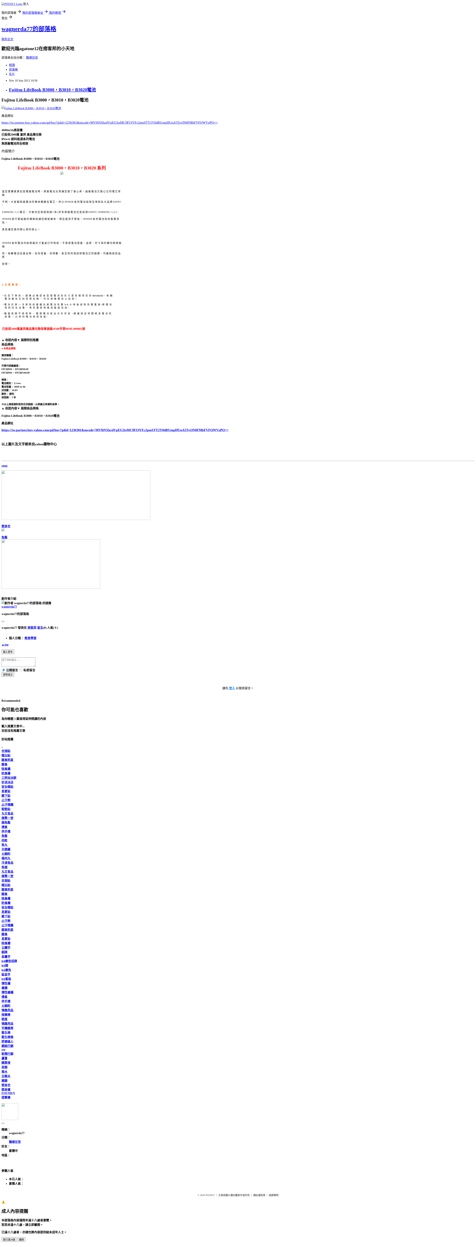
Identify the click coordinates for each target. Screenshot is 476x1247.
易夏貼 (5, 791)
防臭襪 (5, 773)
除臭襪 (5, 768)
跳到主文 (7, 39)
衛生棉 (5, 1032)
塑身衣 (5, 526)
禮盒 (4, 827)
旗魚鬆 (5, 822)
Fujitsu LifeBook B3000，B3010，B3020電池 (52, 89)
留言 (40, 627)
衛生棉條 (7, 1037)
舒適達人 (7, 1041)
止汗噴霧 (7, 804)
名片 (12, 74)
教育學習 (30, 638)
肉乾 (4, 840)
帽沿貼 (5, 755)
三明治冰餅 (8, 777)
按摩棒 (5, 1014)
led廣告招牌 (9, 961)
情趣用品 (7, 1010)
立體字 (5, 947)
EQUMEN (8, 1093)
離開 (21, 1239)
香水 (4, 1071)
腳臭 (4, 764)
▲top (5, 644)
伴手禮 (5, 831)
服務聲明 (274, 1195)
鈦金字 (5, 974)
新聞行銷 (7, 1053)
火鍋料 (5, 853)
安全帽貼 (7, 786)
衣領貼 (5, 751)
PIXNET (210, 1195)
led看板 (6, 979)
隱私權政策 (259, 1195)
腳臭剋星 (7, 759)
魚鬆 (4, 537)
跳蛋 (4, 1019)
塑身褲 (5, 1089)
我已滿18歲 (9, 1239)
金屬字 (5, 956)
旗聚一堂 (7, 818)
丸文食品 (7, 813)
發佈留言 (8, 674)
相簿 (12, 65)
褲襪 (4, 987)
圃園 (4, 1080)
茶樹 (4, 1067)
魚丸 (4, 844)
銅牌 (4, 952)
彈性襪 (5, 983)
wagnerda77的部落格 (28, 29)
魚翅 (4, 867)
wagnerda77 (9, 606)
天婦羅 (5, 849)
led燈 (4, 965)
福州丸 (5, 858)
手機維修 (7, 1028)
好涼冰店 (7, 782)
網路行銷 (7, 1046)
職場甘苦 (32, 57)
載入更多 (8, 652)
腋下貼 (5, 795)
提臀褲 (5, 1097)
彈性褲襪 (7, 992)
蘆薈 (4, 1058)
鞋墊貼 (5, 809)
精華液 (5, 1062)
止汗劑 (5, 800)
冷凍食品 (7, 862)
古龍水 (5, 1076)
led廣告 (6, 970)
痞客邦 (32, 627)
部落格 (13, 69)
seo (3, 1049)
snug (4, 465)
